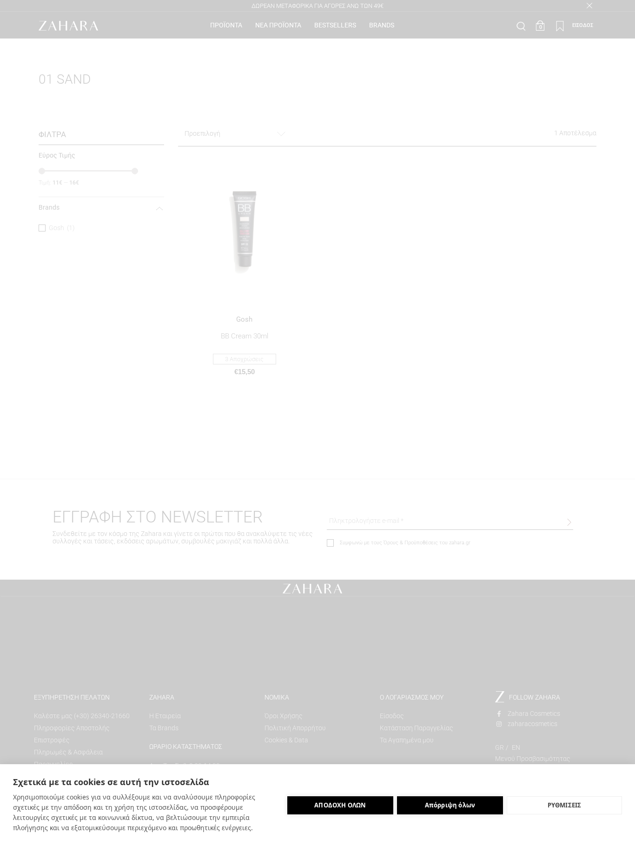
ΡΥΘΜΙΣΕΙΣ (565, 805)
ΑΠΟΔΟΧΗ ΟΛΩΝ (340, 805)
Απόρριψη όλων (450, 805)
